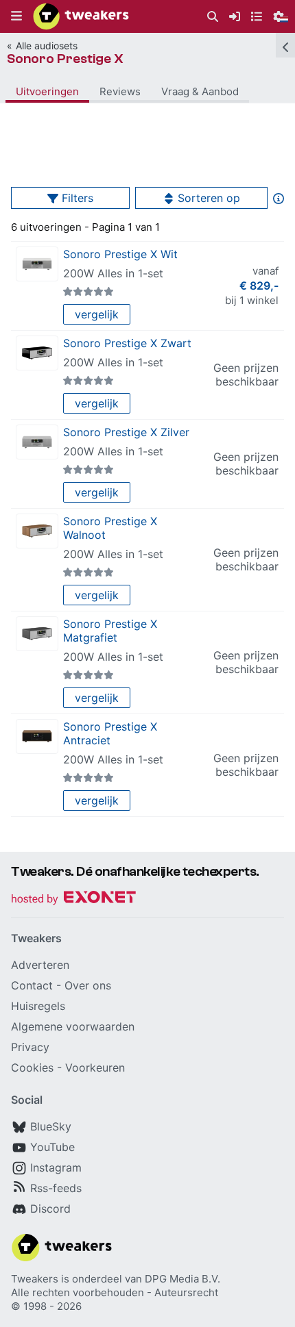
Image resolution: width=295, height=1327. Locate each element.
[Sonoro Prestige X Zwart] (37, 353)
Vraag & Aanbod (200, 91)
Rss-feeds (56, 1188)
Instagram (56, 1167)
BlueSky (50, 1126)
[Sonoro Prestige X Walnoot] (37, 531)
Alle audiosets (47, 45)
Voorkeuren (95, 1067)
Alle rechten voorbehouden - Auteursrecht (114, 1292)
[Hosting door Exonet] (73, 899)
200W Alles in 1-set (113, 273)
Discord (50, 1208)
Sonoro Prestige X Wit (120, 254)
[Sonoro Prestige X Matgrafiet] (37, 633)
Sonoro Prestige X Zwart (127, 343)
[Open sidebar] (285, 45)
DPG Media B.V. (182, 1278)
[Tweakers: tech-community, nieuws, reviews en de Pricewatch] (80, 16)
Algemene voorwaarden (72, 1026)
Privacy (30, 1047)
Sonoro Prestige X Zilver (126, 432)
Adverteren (40, 965)
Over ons (87, 985)
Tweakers (34, 1278)
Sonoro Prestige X (65, 58)
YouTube (52, 1147)
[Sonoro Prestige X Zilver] (37, 442)
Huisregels (38, 1006)
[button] (16, 16)
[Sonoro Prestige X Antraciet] (37, 736)
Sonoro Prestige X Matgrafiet (110, 630)
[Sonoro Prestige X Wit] (37, 264)
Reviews (120, 91)
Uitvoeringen (47, 91)
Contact (32, 985)
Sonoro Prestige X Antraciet (110, 733)
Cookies (32, 1067)
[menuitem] (213, 17)
